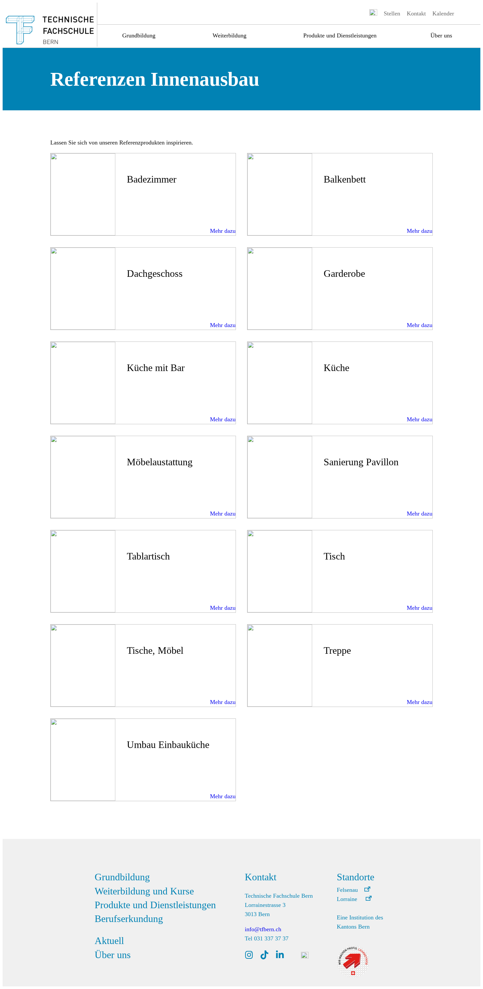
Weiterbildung (229, 35)
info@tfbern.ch (263, 929)
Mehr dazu (223, 231)
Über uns (441, 35)
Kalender (443, 13)
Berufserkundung (129, 918)
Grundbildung (138, 35)
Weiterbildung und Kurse (144, 891)
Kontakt (416, 13)
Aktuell (109, 940)
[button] (353, 889)
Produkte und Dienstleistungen (340, 35)
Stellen (392, 13)
